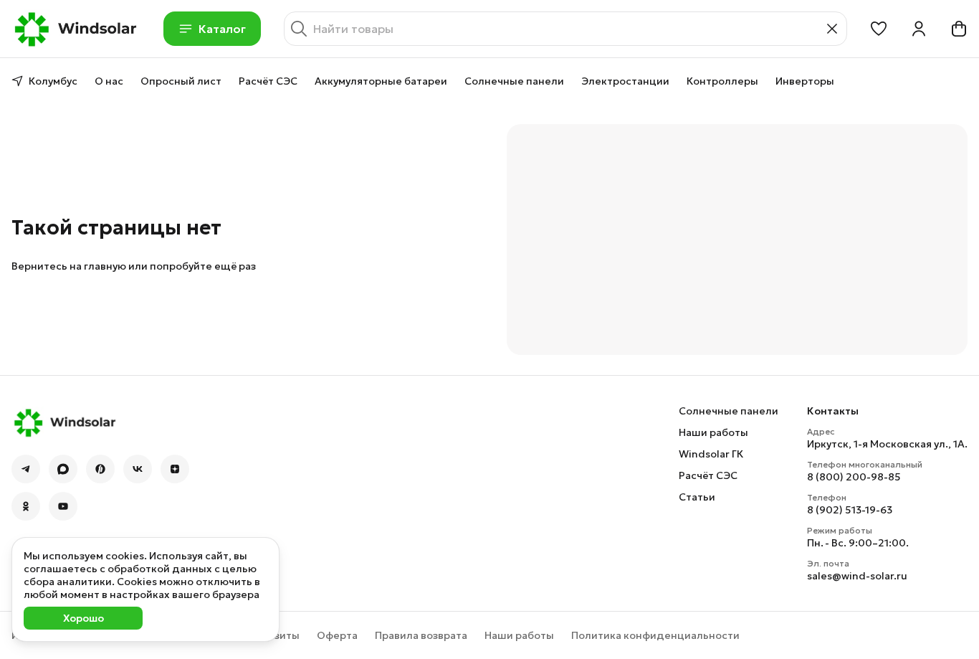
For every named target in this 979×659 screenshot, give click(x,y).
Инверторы (804, 81)
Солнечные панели (514, 81)
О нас (109, 81)
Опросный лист (180, 81)
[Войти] (918, 28)
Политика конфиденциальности (655, 635)
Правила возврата (421, 635)
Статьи (697, 496)
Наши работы (713, 432)
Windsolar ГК (711, 453)
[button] (878, 28)
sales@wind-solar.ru (857, 575)
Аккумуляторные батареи (381, 81)
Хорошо (83, 618)
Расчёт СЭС (268, 81)
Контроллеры (722, 81)
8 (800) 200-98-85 (854, 476)
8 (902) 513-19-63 (849, 509)
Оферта (337, 635)
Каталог (222, 29)
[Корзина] (959, 28)
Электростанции (625, 81)
